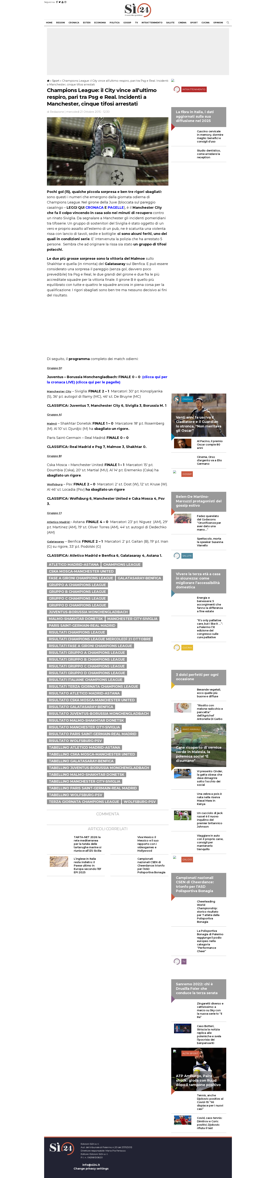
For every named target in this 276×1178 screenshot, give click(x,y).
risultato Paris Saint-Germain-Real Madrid (92, 734)
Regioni (60, 22)
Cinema (182, 22)
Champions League (122, 565)
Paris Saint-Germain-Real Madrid (82, 626)
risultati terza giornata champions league (93, 687)
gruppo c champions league (77, 598)
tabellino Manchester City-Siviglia (84, 781)
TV (136, 22)
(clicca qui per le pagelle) (97, 382)
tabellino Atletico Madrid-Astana (84, 747)
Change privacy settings (91, 1168)
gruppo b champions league (77, 592)
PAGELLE (116, 208)
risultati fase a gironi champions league (90, 646)
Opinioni (218, 22)
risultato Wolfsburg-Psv (75, 741)
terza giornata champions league (84, 802)
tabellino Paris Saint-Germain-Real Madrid (93, 788)
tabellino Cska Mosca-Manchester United (92, 754)
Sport (194, 22)
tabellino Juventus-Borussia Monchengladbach (99, 768)
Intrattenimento (152, 22)
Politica (115, 22)
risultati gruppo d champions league (87, 673)
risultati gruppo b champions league (87, 659)
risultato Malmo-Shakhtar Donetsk (86, 720)
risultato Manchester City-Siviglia (84, 727)
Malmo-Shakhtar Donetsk (76, 619)
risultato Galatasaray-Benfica (81, 707)
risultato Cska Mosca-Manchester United (92, 700)
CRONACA (94, 208)
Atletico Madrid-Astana (74, 565)
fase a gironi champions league (81, 578)
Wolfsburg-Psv (140, 802)
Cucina (205, 22)
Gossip (127, 22)
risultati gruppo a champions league (87, 653)
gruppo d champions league (77, 605)
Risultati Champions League (77, 632)
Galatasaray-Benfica (139, 578)
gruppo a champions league (77, 585)
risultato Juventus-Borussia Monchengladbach (99, 714)
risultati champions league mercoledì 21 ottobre (100, 639)
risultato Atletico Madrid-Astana (84, 693)
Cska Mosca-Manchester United (81, 571)
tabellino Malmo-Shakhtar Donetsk (86, 775)
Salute (170, 22)
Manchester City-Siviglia (132, 619)
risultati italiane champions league (85, 680)
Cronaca (74, 22)
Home (49, 22)
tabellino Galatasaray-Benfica (81, 761)
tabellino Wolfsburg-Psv (75, 795)
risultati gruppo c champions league (87, 666)
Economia (100, 22)
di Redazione (55, 111)
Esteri (86, 22)
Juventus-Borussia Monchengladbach (88, 612)
